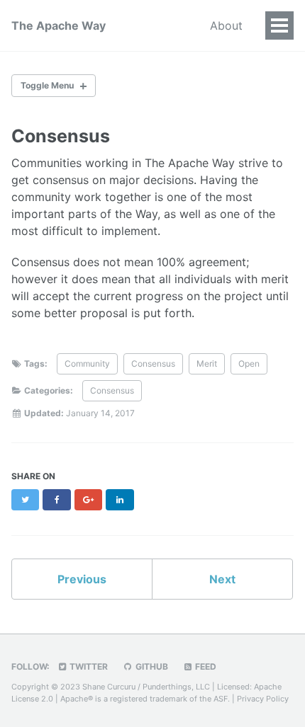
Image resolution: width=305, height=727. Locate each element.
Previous (81, 579)
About (226, 25)
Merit (206, 363)
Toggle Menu (47, 85)
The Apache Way (58, 25)
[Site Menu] (279, 25)
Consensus (153, 363)
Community (87, 363)
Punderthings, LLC (176, 687)
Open (249, 363)
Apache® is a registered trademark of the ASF (144, 699)
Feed (204, 666)
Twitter (87, 666)
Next (222, 579)
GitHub (150, 666)
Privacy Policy (263, 699)
